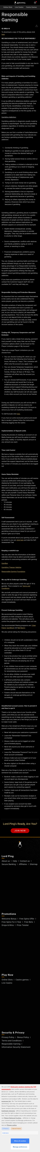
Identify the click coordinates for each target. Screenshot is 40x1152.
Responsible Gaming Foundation (13, 572)
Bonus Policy (23, 1037)
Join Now (20, 831)
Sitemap (33, 864)
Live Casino (19, 7)
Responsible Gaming (11, 1044)
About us (6, 861)
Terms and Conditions (12, 1041)
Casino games (22, 980)
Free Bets (28, 922)
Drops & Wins (8, 925)
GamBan (5, 563)
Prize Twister (23, 925)
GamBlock (10, 628)
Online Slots (7, 7)
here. (18, 414)
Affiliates (23, 864)
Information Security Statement (16, 1047)
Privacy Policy (8, 1037)
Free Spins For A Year (11, 922)
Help (15, 861)
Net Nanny (21, 628)
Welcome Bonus (9, 919)
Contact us (25, 861)
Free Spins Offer (26, 919)
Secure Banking (9, 864)
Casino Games (31, 7)
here (3, 34)
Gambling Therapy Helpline (11, 567)
